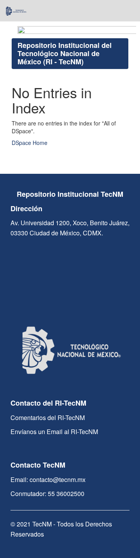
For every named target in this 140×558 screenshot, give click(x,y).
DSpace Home (29, 143)
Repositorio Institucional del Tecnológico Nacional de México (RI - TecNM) (65, 53)
